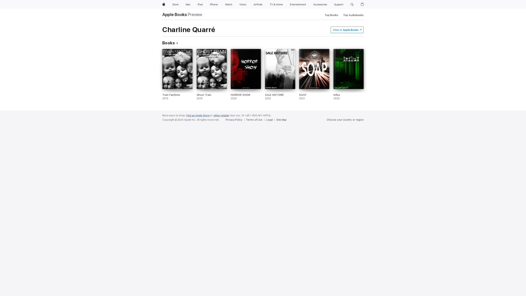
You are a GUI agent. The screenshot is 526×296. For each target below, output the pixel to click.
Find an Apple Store (198, 115)
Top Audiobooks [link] (353, 15)
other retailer (221, 115)
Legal (269, 119)
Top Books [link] (331, 15)
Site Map (281, 119)
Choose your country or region (345, 119)
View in (346, 29)
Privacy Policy (234, 119)
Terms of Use (254, 119)
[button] (352, 4)
